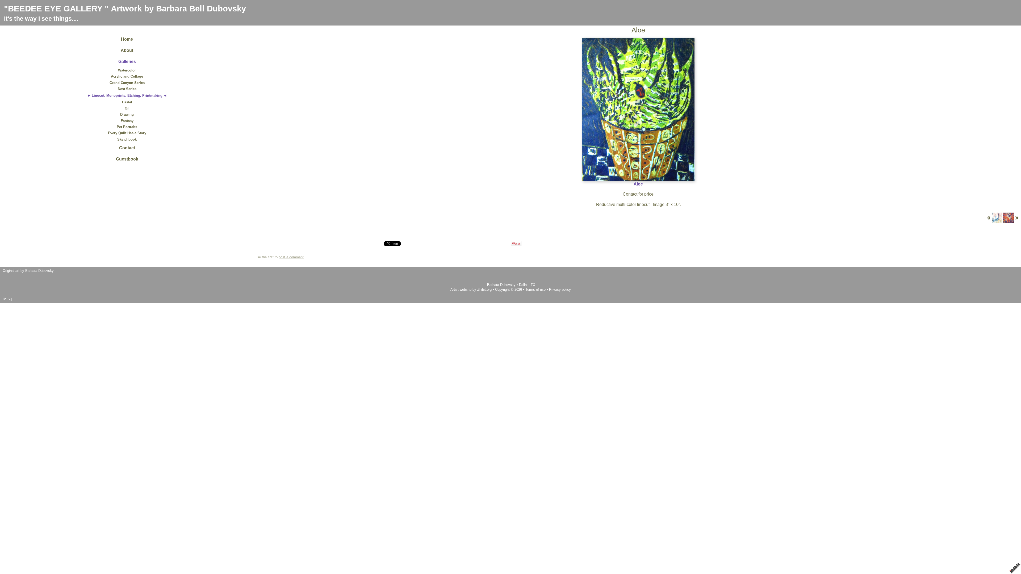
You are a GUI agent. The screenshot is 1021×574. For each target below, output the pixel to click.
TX (533, 285)
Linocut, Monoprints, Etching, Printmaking (127, 96)
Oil (127, 108)
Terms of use (535, 290)
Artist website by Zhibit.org (471, 290)
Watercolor (127, 70)
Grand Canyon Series (127, 83)
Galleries (127, 61)
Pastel (127, 102)
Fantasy (127, 121)
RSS (6, 299)
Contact (127, 148)
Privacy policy (560, 290)
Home (127, 39)
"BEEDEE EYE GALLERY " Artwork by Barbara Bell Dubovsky (125, 8)
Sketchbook (127, 139)
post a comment (291, 257)
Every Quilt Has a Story (127, 133)
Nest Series (127, 89)
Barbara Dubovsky (502, 285)
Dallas (524, 285)
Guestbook (127, 159)
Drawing (127, 114)
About (127, 50)
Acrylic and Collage (127, 76)
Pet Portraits (127, 127)
